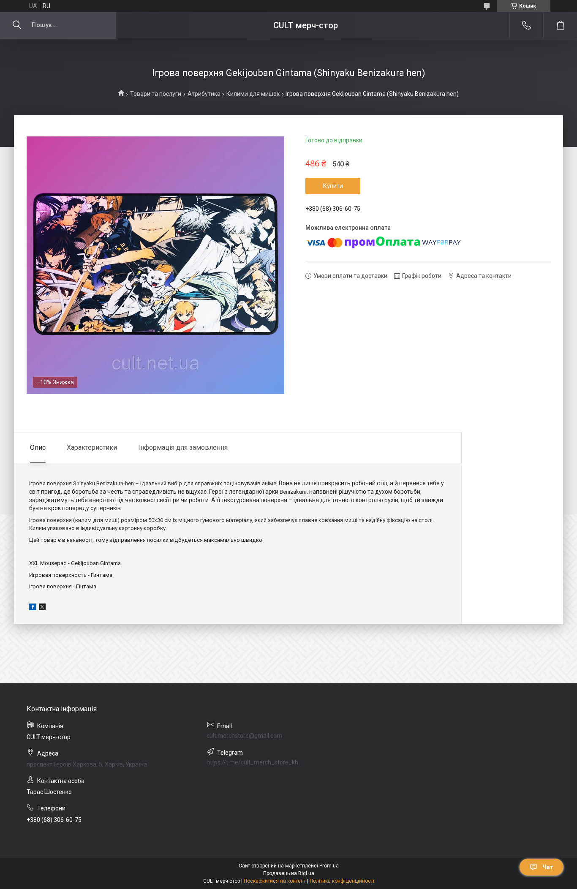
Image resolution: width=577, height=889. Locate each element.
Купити (333, 185)
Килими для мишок (253, 93)
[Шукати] (17, 25)
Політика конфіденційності (342, 881)
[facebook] (32, 608)
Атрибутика (204, 93)
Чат (547, 867)
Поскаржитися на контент (275, 881)
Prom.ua (329, 866)
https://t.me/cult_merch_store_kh (252, 762)
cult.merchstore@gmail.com (244, 735)
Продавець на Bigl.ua (288, 873)
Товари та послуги (155, 93)
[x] (42, 608)
